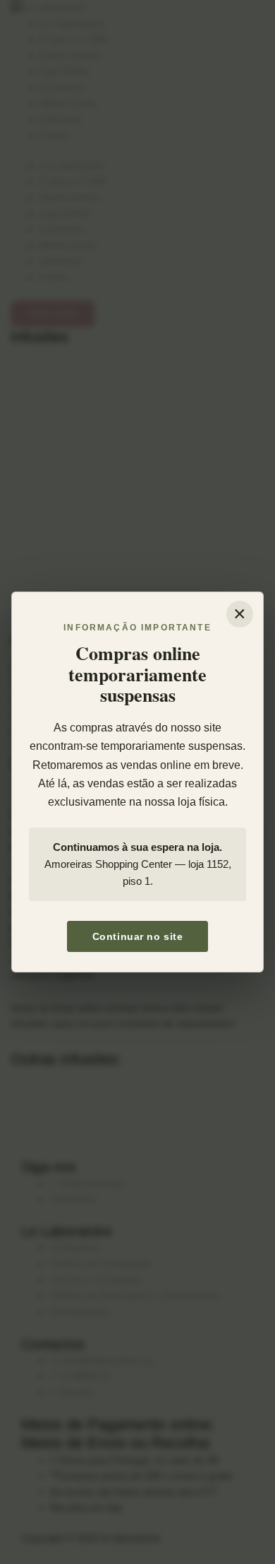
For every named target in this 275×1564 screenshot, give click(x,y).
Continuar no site (137, 936)
